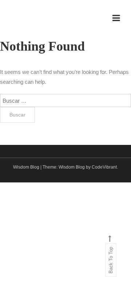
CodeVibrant (104, 167)
